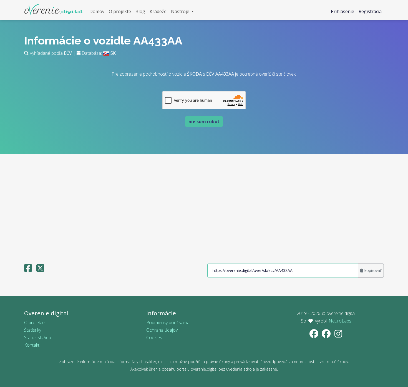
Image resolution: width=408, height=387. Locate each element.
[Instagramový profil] (338, 335)
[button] (182, 12)
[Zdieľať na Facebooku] (28, 270)
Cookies (154, 337)
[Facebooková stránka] (314, 335)
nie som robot (204, 121)
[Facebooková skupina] (327, 335)
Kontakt (31, 345)
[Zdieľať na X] (40, 270)
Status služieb (37, 337)
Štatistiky (32, 330)
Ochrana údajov (162, 330)
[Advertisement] (204, 206)
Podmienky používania (168, 322)
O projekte (34, 322)
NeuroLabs (340, 321)
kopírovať (372, 270)
